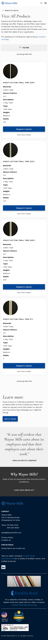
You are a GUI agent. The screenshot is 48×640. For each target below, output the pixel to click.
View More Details (24, 135)
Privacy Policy (7, 537)
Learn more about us (23, 490)
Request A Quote (24, 129)
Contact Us (6, 540)
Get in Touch (10, 419)
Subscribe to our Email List (13, 548)
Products (11, 10)
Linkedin (3, 567)
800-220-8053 (13, 528)
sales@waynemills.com (11, 533)
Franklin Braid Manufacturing (24, 605)
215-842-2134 (12, 525)
